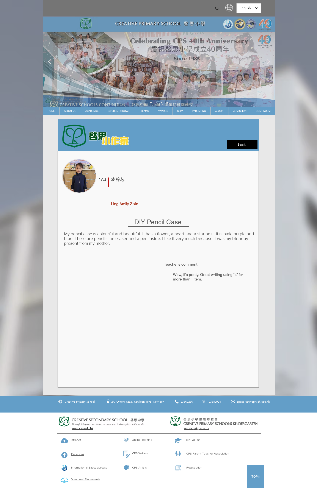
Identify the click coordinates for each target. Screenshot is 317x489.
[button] (70, 111)
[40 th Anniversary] (151, 102)
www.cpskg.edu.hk (196, 428)
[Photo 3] (167, 102)
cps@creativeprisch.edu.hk (253, 401)
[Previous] (49, 62)
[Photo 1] (156, 102)
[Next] (268, 62)
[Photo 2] (161, 102)
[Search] (217, 8)
